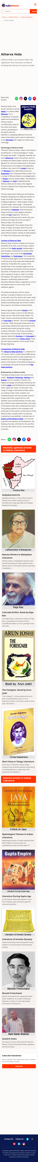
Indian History (13, 17)
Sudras (4, 380)
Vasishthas (5, 256)
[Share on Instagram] (21, 98)
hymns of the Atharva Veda (12, 419)
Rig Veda (9, 140)
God (15, 181)
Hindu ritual (25, 339)
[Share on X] (25, 98)
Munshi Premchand (12, 993)
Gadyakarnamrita (11, 495)
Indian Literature (26, 17)
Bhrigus (7, 171)
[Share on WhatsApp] (16, 98)
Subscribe (19, 1066)
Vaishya (27, 377)
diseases (15, 210)
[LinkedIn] (19, 1143)
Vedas (3, 111)
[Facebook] (27, 1139)
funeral (32, 321)
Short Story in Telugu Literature (18, 761)
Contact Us (8, 1139)
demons (6, 181)
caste (9, 385)
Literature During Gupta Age (16, 896)
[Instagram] (23, 1143)
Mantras (4, 114)
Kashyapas (18, 256)
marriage (7, 321)
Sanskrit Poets (9, 1038)
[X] (32, 1139)
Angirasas (5, 173)
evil (10, 215)
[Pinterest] (14, 1143)
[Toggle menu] (35, 4)
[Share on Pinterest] (34, 98)
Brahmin (10, 377)
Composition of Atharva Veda (13, 349)
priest (23, 168)
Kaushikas (27, 253)
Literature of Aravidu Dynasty (17, 939)
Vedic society (17, 248)
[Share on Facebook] (30, 98)
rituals (24, 310)
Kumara (19, 336)
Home (4, 17)
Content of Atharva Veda (11, 241)
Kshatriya (19, 377)
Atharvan (9, 158)
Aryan (5, 179)
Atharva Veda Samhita (13, 352)
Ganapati (30, 336)
